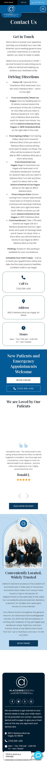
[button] (43, 9)
